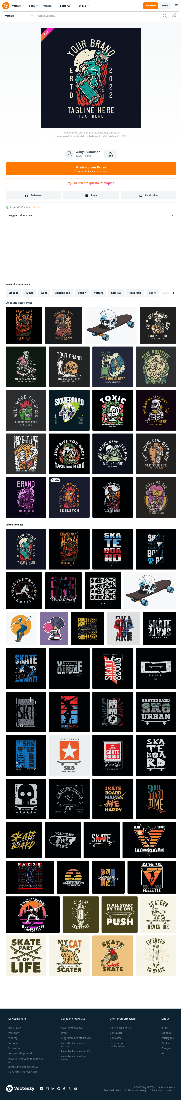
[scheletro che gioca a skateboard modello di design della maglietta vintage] (112, 454)
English (163, 1027)
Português (165, 1038)
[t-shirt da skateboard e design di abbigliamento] (156, 549)
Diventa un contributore (115, 1044)
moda (29, 292)
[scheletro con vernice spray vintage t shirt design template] (158, 325)
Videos (47, 5)
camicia (116, 292)
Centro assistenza (118, 1027)
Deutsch (164, 1043)
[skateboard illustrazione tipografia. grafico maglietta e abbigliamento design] (112, 755)
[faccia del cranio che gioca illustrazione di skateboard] (21, 628)
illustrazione (62, 292)
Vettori (16, 5)
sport (152, 292)
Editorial (65, 5)
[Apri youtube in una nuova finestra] (75, 1088)
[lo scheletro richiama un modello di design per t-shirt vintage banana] (156, 410)
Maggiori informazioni (21, 215)
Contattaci (114, 1032)
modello (13, 292)
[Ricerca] (162, 16)
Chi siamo (114, 1038)
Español (163, 1032)
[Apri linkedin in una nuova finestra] (53, 1088)
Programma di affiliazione (75, 1038)
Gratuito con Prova (89, 169)
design (82, 292)
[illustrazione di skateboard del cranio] (111, 325)
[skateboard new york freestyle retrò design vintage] (151, 877)
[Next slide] (168, 293)
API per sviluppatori (20, 1053)
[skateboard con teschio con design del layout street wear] (69, 410)
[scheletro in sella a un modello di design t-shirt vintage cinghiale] (63, 325)
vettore (98, 292)
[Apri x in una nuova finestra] (70, 1088)
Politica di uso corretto (159, 1090)
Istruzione (14, 1048)
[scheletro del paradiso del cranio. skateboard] (69, 497)
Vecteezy (13, 1032)
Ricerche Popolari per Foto (72, 1053)
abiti (44, 292)
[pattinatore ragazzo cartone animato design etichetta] (54, 628)
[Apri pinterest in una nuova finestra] (58, 1088)
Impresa (13, 1043)
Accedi (162, 5)
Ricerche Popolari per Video (72, 1061)
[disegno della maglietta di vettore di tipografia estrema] (69, 668)
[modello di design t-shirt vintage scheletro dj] (26, 367)
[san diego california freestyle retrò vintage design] (33, 914)
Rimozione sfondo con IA (23, 1066)
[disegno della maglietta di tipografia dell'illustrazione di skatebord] (112, 799)
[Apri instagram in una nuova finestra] (47, 1088)
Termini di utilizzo (110, 1090)
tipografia (135, 292)
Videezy (12, 1038)
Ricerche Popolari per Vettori (72, 1044)
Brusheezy (14, 1027)
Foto (32, 5)
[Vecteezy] (5, 5)
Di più (82, 5)
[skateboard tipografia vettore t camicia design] (26, 755)
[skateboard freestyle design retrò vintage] (149, 840)
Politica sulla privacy (133, 1090)
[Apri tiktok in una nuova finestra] (64, 1088)
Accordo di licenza (71, 1027)
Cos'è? (36, 207)
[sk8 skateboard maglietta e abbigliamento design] (69, 755)
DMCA (63, 1032)
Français (164, 1048)
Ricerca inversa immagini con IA (23, 1060)
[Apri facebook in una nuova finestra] (41, 1088)
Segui (109, 155)
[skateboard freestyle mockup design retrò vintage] (30, 877)
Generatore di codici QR (22, 1072)
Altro (162, 1053)
